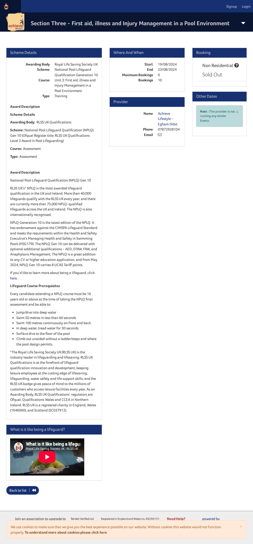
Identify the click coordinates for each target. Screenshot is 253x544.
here (13, 278)
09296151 (153, 519)
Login (246, 6)
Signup (231, 6)
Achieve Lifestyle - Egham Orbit (167, 118)
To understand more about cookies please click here (66, 532)
